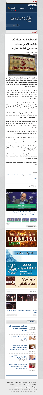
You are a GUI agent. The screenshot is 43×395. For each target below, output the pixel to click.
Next (9, 224)
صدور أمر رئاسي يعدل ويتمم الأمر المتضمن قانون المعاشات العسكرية (18, 328)
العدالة (9, 175)
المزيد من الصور (12, 315)
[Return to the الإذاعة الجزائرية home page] (21, 16)
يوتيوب (13, 11)
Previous (7, 224)
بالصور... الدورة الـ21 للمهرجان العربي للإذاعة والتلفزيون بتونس (22, 311)
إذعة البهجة (27, 387)
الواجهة (34, 382)
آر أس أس (13, 8)
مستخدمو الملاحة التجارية (30, 175)
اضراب (13, 175)
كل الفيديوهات (31, 226)
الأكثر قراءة (31, 322)
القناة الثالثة (11, 382)
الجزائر (35, 178)
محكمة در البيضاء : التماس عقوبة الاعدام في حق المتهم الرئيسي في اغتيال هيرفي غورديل (18, 366)
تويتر (31, 8)
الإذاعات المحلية (18, 387)
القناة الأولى (27, 382)
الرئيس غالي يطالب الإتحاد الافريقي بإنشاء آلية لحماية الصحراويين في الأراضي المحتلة (18, 347)
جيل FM (34, 387)
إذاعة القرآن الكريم (23, 384)
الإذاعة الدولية (33, 384)
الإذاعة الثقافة (13, 384)
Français (32, 5)
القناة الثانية (19, 382)
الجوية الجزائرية (19, 175)
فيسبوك (22, 8)
